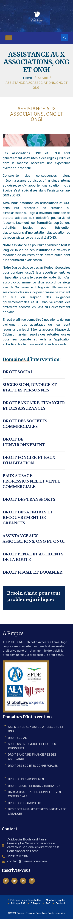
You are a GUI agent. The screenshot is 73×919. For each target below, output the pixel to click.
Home (27, 78)
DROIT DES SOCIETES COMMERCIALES (25, 424)
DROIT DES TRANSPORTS (29, 499)
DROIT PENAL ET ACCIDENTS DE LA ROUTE (33, 557)
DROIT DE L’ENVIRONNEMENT (24, 442)
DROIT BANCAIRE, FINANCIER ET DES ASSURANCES (34, 406)
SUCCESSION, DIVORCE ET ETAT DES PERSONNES (30, 387)
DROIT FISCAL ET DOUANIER (32, 572)
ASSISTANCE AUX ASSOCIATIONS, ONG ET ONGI (34, 539)
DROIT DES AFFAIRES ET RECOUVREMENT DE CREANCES (28, 517)
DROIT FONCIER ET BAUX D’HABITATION (29, 460)
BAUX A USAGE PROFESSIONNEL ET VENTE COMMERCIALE (31, 481)
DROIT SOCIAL (18, 372)
